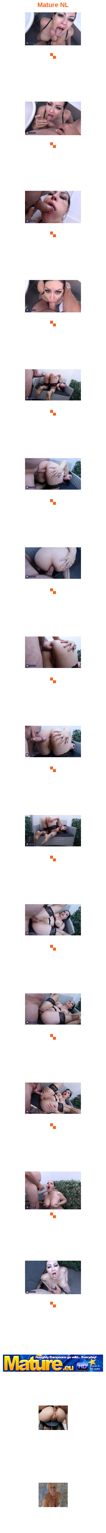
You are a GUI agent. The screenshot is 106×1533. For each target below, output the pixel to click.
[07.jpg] (53, 591)
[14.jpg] (53, 1215)
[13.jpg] (53, 1126)
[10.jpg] (53, 858)
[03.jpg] (53, 234)
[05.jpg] (53, 413)
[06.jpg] (53, 502)
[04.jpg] (53, 323)
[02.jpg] (53, 145)
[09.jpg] (53, 769)
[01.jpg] (53, 56)
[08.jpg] (53, 680)
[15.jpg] (53, 1304)
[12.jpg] (53, 1037)
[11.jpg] (53, 948)
